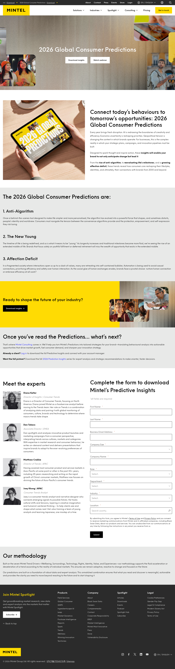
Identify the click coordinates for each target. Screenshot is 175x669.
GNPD (60, 605)
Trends (60, 630)
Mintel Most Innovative (97, 626)
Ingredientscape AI (66, 608)
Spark (60, 626)
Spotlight (112, 10)
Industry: (94, 493)
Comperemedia (94, 608)
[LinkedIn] (141, 654)
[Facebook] (128, 654)
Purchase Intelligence (67, 619)
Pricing (146, 10)
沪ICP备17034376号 (56, 661)
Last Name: (95, 419)
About (88, 2)
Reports (61, 623)
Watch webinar (100, 60)
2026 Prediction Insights (54, 359)
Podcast (120, 608)
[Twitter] (134, 654)
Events (114, 2)
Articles (120, 597)
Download (38, 2)
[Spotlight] (118, 10)
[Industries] (100, 10)
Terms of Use (134, 518)
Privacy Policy (150, 518)
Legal (150, 593)
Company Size (97, 444)
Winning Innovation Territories (66, 639)
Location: (94, 505)
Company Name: (98, 456)
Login (130, 2)
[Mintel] (16, 10)
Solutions (77, 10)
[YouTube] (147, 654)
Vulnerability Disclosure (98, 637)
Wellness (61, 633)
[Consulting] (136, 10)
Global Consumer (65, 601)
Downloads (122, 601)
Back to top (11, 623)
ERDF (90, 619)
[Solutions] (83, 10)
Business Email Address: (101, 432)
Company (93, 593)
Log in (24, 353)
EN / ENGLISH (147, 2)
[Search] (170, 2)
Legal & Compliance (156, 605)
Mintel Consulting (24, 344)
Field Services (64, 597)
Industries (94, 10)
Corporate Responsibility (98, 615)
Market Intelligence (96, 623)
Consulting (130, 10)
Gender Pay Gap (154, 601)
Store (122, 2)
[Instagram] (122, 654)
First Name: (95, 406)
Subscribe (10, 614)
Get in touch (163, 10)
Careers (91, 605)
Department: (96, 481)
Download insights (76, 60)
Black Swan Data (95, 601)
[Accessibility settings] (162, 2)
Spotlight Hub (123, 612)
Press (106, 2)
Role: (92, 469)
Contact (97, 2)
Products (62, 593)
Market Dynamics (65, 615)
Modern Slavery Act (155, 608)
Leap (60, 612)
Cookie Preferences (155, 597)
